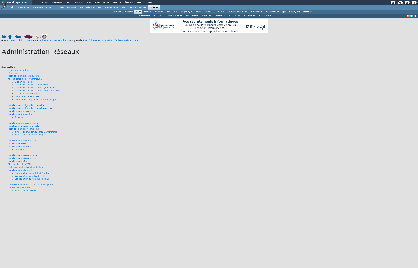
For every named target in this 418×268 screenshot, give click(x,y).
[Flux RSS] (408, 16)
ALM (62, 7)
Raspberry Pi (186, 12)
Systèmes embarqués (237, 12)
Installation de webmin (26, 191)
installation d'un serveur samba (23, 123)
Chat (88, 2)
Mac (175, 12)
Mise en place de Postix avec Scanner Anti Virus (37, 91)
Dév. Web (90, 7)
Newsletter (102, 2)
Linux (138, 12)
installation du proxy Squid (21, 114)
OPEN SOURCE (264, 16)
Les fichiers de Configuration (99, 40)
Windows (128, 12)
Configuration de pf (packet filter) (31, 176)
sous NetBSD (21, 149)
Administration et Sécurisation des (57, 40)
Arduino (147, 12)
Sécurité (220, 12)
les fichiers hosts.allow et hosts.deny (25, 167)
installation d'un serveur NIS (22, 146)
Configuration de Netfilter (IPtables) (32, 173)
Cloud (48, 7)
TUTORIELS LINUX (173, 16)
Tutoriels (58, 2)
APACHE (251, 16)
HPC (168, 12)
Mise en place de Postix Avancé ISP (31, 85)
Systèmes (153, 7)
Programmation (111, 7)
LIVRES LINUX (207, 16)
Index (136, 40)
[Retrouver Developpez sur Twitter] (411, 16)
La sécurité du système (20, 40)
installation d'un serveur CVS (22, 158)
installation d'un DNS (18, 161)
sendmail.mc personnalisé (27, 96)
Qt (244, 16)
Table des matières (123, 40)
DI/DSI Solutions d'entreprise (30, 7)
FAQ (69, 2)
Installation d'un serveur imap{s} (24, 129)
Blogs (78, 2)
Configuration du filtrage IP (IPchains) (33, 179)
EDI (99, 7)
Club (149, 2)
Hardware (158, 12)
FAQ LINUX (158, 16)
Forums (43, 2)
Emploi (117, 2)
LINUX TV (220, 16)
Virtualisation (256, 12)
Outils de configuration (19, 188)
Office (133, 7)
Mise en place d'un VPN (19, 164)
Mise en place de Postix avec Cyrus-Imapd (35, 88)
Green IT (209, 12)
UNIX (230, 16)
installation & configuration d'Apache (26, 105)
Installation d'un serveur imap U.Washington (36, 132)
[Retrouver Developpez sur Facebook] (415, 16)
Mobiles (142, 7)
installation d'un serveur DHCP (23, 141)
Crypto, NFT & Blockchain (300, 12)
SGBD (124, 7)
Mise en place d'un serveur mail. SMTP (26, 79)
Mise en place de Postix (26, 82)
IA (56, 7)
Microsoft (71, 7)
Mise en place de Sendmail (27, 93)
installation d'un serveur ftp (21, 111)
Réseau (198, 12)
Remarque (19, 117)
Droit (139, 2)
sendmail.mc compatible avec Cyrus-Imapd (35, 99)
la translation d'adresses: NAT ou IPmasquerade (31, 185)
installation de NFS (17, 143)
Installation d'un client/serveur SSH (25, 76)
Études (128, 2)
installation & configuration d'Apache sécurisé (30, 108)
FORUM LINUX (143, 16)
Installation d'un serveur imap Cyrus (32, 135)
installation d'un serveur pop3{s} (24, 126)
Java (81, 7)
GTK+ (237, 16)
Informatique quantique (275, 12)
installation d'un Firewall (20, 170)
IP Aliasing (13, 73)
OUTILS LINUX (191, 16)
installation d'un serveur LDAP (22, 155)
